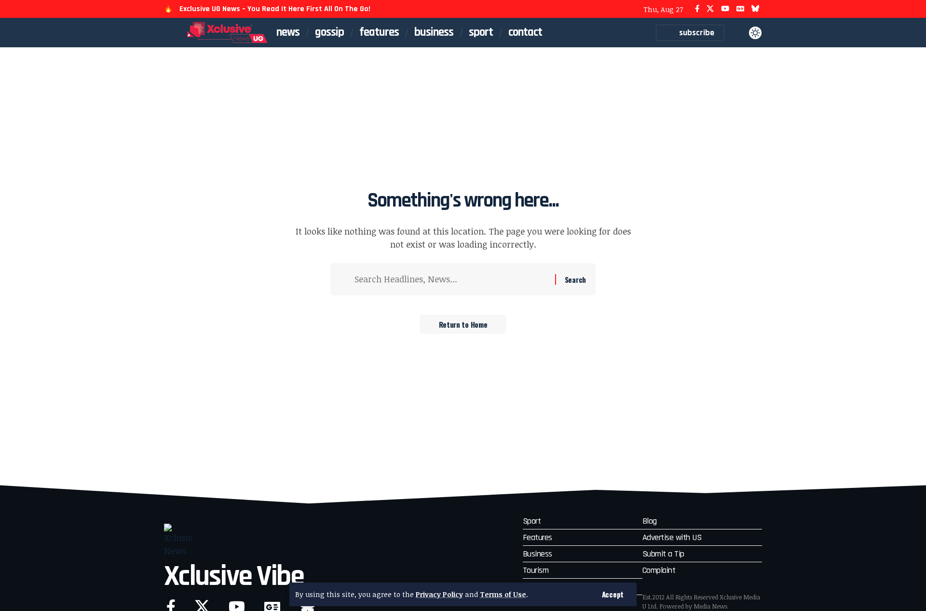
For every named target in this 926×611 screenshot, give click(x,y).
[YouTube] (725, 8)
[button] (613, 594)
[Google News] (740, 8)
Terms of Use (503, 594)
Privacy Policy (439, 594)
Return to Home (463, 324)
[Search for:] (451, 279)
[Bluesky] (755, 8)
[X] (710, 8)
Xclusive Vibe (234, 576)
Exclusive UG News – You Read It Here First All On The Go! (274, 9)
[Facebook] (697, 8)
